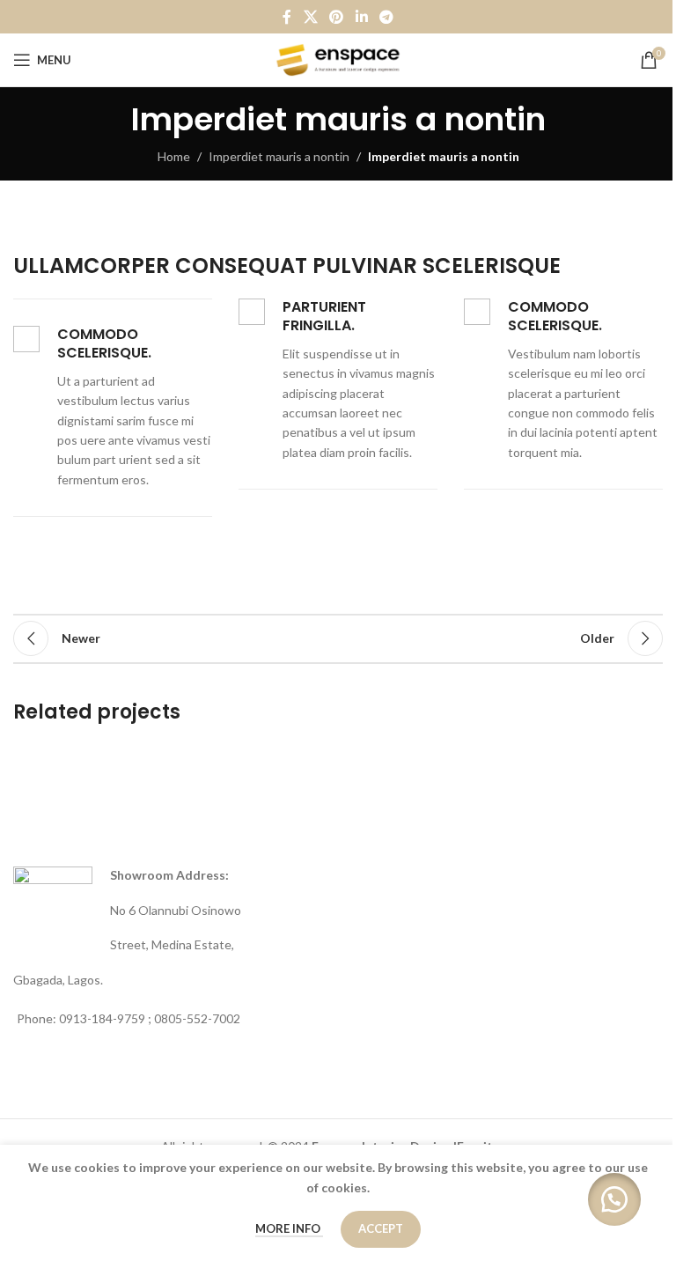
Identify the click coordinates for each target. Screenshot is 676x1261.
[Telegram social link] (386, 17)
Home (174, 156)
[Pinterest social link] (336, 17)
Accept (380, 1228)
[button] (614, 1199)
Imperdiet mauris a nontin (279, 156)
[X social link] (310, 17)
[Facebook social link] (287, 17)
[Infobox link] (112, 408)
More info (289, 1228)
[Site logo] (338, 58)
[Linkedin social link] (361, 17)
